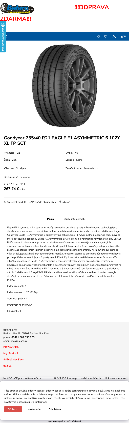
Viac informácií (39, 402)
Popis (50, 219)
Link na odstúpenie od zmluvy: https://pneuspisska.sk (64, 380)
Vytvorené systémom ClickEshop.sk (64, 421)
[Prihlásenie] (114, 36)
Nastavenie (34, 409)
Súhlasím (13, 409)
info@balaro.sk (19, 341)
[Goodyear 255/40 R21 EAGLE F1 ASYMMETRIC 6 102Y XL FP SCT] (64, 85)
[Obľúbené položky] (105, 37)
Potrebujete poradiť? (73, 219)
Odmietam (55, 409)
